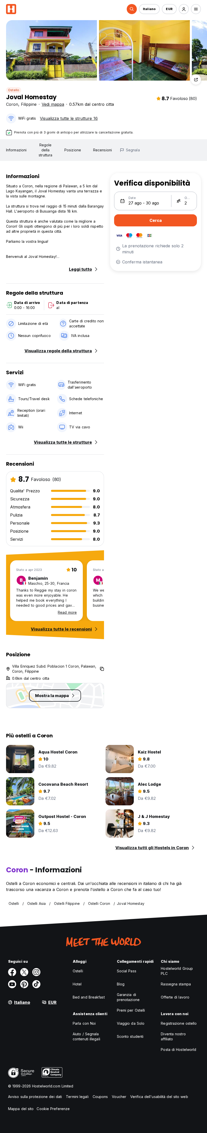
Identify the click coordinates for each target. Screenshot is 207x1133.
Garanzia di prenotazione (128, 997)
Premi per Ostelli (131, 1010)
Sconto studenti (130, 1036)
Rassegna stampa (176, 984)
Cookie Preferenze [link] (53, 1109)
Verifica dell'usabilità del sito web (159, 1096)
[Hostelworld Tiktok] (36, 984)
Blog (120, 984)
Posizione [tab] (72, 150)
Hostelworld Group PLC (177, 971)
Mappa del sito (21, 1109)
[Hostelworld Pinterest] (24, 984)
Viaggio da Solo (131, 1023)
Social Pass (126, 971)
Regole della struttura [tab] (45, 150)
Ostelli (78, 971)
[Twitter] (24, 972)
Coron (12, 104)
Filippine (29, 104)
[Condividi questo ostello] (196, 80)
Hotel (77, 984)
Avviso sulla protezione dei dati (35, 1096)
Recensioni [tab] (102, 150)
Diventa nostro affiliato (173, 1036)
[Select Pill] (132, 9)
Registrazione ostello (179, 1023)
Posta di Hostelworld (178, 1049)
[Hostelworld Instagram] (36, 972)
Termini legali (77, 1096)
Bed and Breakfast (89, 997)
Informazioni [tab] (16, 150)
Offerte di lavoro (175, 997)
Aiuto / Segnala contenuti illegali (86, 1036)
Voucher (119, 1096)
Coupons (100, 1096)
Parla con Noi (84, 1023)
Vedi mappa (53, 104)
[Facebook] (12, 972)
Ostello (13, 90)
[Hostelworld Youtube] (12, 984)
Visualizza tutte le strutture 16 (69, 118)
